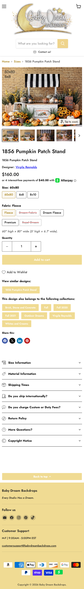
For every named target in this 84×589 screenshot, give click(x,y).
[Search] (62, 43)
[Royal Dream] (31, 227)
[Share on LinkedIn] (20, 341)
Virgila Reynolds (26, 167)
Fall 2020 (62, 307)
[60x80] (9, 199)
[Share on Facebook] (5, 341)
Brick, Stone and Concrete (20, 307)
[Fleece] (9, 217)
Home (6, 61)
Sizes (17, 61)
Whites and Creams (16, 324)
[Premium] (11, 227)
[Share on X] (12, 341)
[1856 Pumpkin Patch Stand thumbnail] (10, 135)
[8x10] (33, 199)
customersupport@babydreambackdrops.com (29, 546)
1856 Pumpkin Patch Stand (21, 290)
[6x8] (21, 199)
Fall (46, 307)
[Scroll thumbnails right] (78, 135)
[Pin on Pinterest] (27, 341)
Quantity (7, 237)
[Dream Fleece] (52, 217)
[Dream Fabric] (28, 217)
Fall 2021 (10, 316)
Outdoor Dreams (34, 316)
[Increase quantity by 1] (36, 246)
